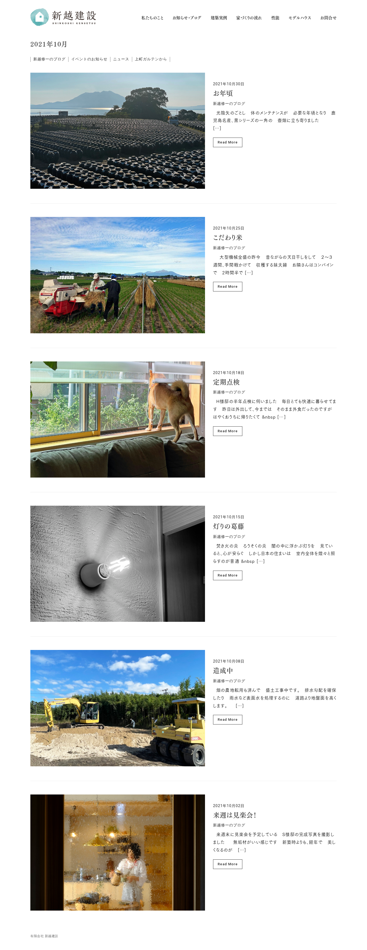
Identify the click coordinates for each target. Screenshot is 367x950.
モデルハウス (300, 18)
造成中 (223, 671)
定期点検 (226, 383)
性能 (275, 18)
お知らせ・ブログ (187, 18)
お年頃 (223, 94)
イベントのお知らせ (89, 59)
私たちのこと (152, 18)
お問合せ (328, 18)
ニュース (121, 59)
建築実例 (219, 18)
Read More (228, 142)
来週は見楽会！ (235, 816)
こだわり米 (228, 238)
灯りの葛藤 (228, 527)
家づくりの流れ (249, 18)
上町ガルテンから (151, 59)
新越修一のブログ (49, 59)
